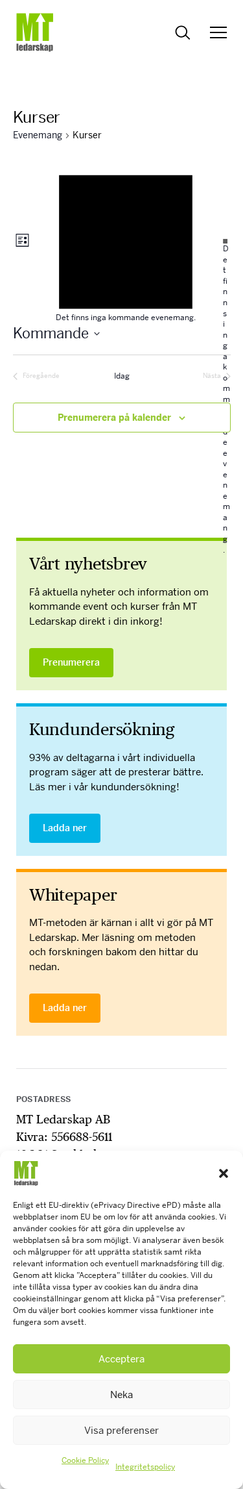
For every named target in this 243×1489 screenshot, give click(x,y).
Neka (121, 1394)
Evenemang (37, 135)
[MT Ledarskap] (35, 32)
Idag (122, 376)
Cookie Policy (85, 1460)
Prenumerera (71, 662)
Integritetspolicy (145, 1467)
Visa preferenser (121, 1430)
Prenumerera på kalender (114, 417)
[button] (223, 1173)
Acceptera (121, 1359)
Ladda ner (65, 828)
